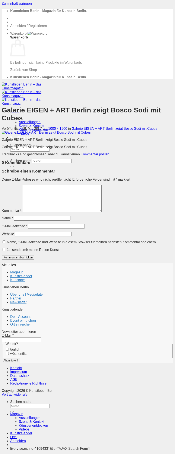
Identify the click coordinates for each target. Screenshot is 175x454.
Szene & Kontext (31, 126)
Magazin (16, 272)
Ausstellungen (30, 122)
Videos (24, 429)
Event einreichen (23, 320)
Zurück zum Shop (23, 70)
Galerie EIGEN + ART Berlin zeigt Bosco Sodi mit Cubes (114, 128)
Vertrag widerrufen (15, 394)
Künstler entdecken (33, 425)
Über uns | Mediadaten (27, 294)
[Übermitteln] (12, 166)
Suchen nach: (20, 402)
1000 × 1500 (57, 128)
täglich (14, 349)
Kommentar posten (95, 154)
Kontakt (16, 368)
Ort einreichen (21, 324)
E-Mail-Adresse (14, 226)
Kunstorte (17, 280)
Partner (15, 298)
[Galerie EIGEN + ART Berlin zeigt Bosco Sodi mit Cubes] (46, 132)
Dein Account (20, 316)
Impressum (18, 372)
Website (8, 234)
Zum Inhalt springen (17, 3)
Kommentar (11, 210)
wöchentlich (18, 353)
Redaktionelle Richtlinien (29, 383)
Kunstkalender (21, 137)
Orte (13, 437)
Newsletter (18, 302)
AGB (14, 379)
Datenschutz (19, 375)
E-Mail (8, 335)
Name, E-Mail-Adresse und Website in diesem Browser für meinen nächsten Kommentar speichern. (82, 242)
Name (7, 218)
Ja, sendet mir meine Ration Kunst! (33, 250)
